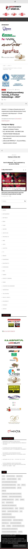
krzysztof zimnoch (7, 508)
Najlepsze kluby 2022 (14, 156)
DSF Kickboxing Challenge (9, 481)
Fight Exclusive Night (15, 496)
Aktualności (6, 214)
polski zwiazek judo (18, 525)
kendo (22, 499)
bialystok (19, 476)
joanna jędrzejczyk (7, 499)
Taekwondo (6, 289)
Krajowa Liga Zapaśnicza (9, 505)
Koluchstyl (6, 263)
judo (17, 499)
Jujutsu (5, 248)
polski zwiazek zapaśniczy (9, 528)
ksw (16, 508)
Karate (4, 255)
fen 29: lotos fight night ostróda (11, 493)
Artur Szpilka (10, 476)
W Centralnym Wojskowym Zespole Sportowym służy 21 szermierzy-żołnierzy (14, 448)
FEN (19, 484)
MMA (4, 270)
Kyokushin (5, 267)
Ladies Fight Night (13, 511)
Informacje (6, 236)
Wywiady (5, 304)
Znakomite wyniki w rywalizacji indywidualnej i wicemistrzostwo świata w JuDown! (14, 443)
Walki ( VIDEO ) (6, 297)
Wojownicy (6, 301)
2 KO (3, 476)
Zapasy (4, 89)
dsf (19, 479)
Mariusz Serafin (6, 520)
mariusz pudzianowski (8, 517)
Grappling (5, 232)
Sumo (4, 282)
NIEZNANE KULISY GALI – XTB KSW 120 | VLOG (14, 459)
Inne (4, 240)
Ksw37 (4, 511)
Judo (4, 244)
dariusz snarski (11, 479)
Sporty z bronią (7, 278)
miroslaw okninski (16, 523)
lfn (21, 511)
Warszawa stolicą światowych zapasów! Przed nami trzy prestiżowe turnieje (12, 193)
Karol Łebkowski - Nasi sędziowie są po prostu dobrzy (14, 162)
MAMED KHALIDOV (6, 514)
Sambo (4, 274)
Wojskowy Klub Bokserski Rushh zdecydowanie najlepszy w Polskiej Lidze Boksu (14, 454)
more (26, 104)
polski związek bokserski (9, 531)
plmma (8, 525)
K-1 (3, 251)
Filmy (4, 225)
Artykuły (5, 217)
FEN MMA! (4, 496)
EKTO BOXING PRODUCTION (9, 484)
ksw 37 (21, 508)
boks (3, 479)
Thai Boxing (6, 293)
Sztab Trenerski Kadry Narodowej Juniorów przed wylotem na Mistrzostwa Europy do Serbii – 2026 (14, 464)
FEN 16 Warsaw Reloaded (8, 487)
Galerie (5, 229)
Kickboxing (6, 259)
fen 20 (19, 487)
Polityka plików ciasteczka (13, 542)
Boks (4, 221)
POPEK (20, 531)
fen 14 (23, 484)
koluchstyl (9, 502)
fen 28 (4, 490)
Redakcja (18, 89)
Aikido (4, 210)
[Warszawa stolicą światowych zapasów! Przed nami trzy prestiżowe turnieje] (14, 181)
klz (3, 502)
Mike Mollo (5, 523)
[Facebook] (15, 1)
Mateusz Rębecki (17, 520)
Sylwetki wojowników (9, 286)
